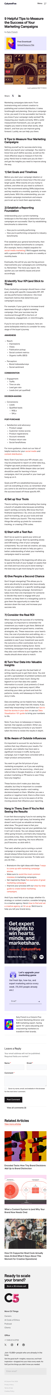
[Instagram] (12, 1345)
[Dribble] (23, 1345)
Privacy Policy (9, 1384)
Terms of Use (9, 1388)
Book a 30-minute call (16, 1286)
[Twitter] (6, 1345)
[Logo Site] (10, 3)
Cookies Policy (9, 1391)
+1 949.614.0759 (12, 1340)
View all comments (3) (16, 1108)
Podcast (8, 1324)
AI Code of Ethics (12, 1320)
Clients (8, 1328)
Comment (9, 1073)
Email (30, 1063)
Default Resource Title (25, 45)
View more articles (13, 1124)
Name (8, 1063)
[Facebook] (17, 1345)
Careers (8, 1316)
